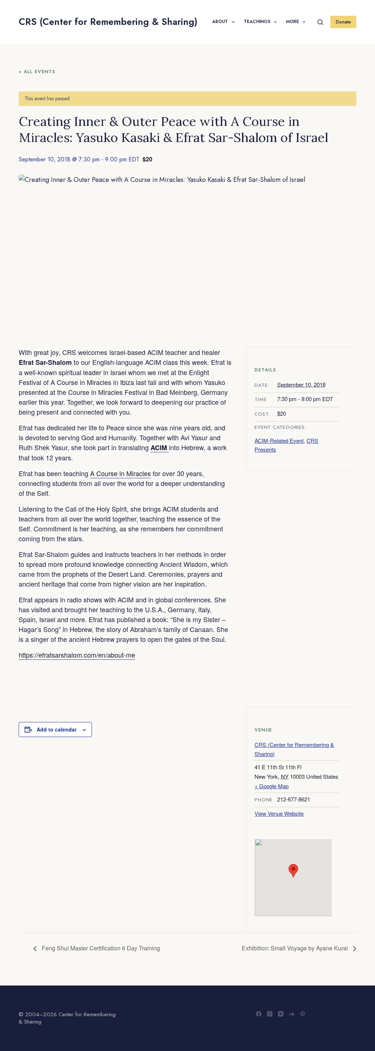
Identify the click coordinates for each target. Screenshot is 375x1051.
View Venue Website (279, 813)
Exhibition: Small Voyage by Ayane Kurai (295, 948)
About (220, 21)
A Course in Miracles (120, 473)
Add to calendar (57, 729)
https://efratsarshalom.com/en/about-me (77, 654)
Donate (343, 21)
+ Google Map (272, 786)
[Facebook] (258, 1014)
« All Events (37, 71)
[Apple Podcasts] (302, 1014)
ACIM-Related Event (279, 440)
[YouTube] (280, 1014)
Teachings (257, 21)
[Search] (320, 22)
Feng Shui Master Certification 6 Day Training (100, 948)
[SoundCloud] (291, 1014)
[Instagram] (269, 1014)
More (292, 21)
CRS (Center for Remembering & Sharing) (108, 21)
